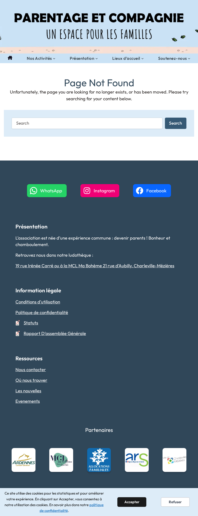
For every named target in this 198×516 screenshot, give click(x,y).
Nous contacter (30, 369)
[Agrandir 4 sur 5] (142, 454)
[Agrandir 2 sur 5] (66, 454)
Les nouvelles (28, 391)
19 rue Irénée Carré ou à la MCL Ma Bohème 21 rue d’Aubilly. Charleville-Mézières (94, 265)
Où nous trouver (31, 380)
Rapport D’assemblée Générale (55, 333)
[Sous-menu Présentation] (96, 58)
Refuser (175, 502)
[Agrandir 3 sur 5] (104, 454)
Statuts (31, 323)
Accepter (132, 502)
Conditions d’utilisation (37, 302)
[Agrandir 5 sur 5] (180, 454)
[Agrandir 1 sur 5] (29, 454)
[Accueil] (10, 58)
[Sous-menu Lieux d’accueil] (142, 58)
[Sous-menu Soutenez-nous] (189, 58)
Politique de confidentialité (41, 312)
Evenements (27, 401)
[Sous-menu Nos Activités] (54, 58)
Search (175, 123)
